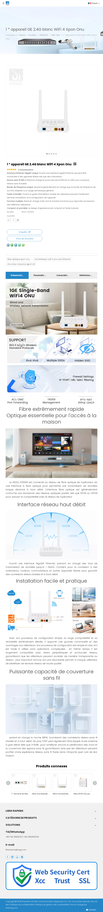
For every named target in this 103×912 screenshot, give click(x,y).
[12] (51, 876)
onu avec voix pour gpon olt (21, 264)
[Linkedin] (12, 857)
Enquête (23, 232)
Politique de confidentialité (22, 904)
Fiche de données (24, 238)
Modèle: (10, 212)
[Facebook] (7, 857)
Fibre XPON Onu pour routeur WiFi (82, 794)
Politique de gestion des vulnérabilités (52, 904)
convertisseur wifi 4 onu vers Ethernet (52, 259)
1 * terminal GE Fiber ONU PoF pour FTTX (20, 794)
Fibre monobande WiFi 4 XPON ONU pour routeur (41, 794)
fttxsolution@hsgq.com (16, 850)
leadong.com (12, 908)
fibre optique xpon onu (18, 259)
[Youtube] (17, 857)
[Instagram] (22, 857)
